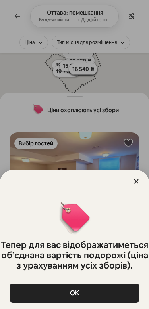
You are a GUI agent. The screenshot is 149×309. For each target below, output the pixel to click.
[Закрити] (136, 181)
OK (74, 293)
